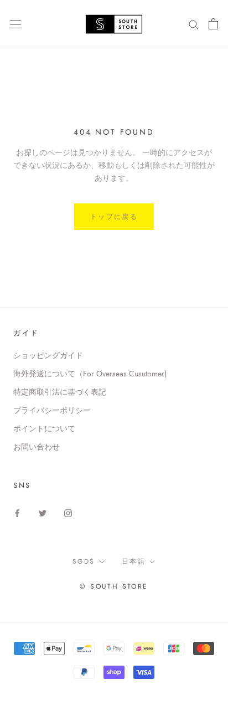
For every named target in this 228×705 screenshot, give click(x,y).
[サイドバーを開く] (15, 23)
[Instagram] (68, 512)
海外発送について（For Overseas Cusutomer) (90, 373)
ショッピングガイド (48, 355)
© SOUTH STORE (114, 586)
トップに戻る (114, 217)
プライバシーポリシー (52, 410)
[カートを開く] (213, 23)
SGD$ (83, 561)
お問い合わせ (36, 446)
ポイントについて (44, 428)
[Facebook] (17, 512)
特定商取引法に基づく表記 (59, 391)
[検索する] (194, 24)
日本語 (134, 561)
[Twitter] (42, 512)
